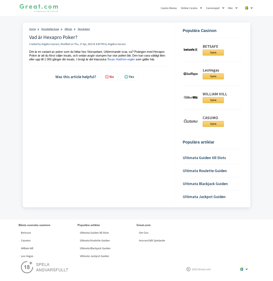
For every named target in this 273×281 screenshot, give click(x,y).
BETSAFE (210, 46)
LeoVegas (211, 70)
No (112, 76)
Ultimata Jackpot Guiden (94, 256)
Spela (213, 52)
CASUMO (210, 117)
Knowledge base (50, 29)
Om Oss (143, 232)
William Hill (27, 248)
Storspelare (84, 29)
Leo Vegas (27, 256)
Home (32, 29)
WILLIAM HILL (215, 93)
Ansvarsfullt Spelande (152, 240)
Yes (131, 76)
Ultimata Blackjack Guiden (95, 248)
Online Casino (189, 8)
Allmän (68, 29)
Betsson (26, 232)
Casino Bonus (169, 8)
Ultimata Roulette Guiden (95, 240)
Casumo (26, 240)
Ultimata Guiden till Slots (94, 232)
